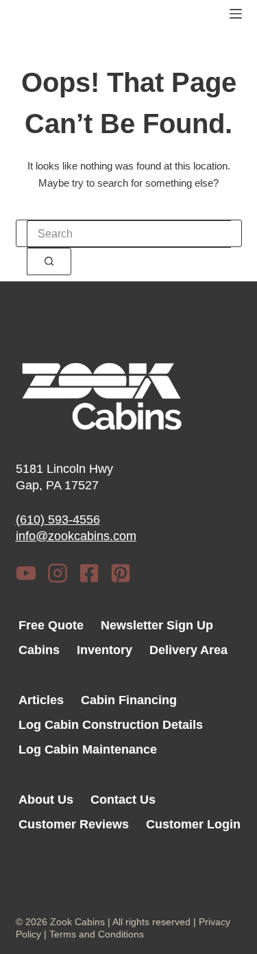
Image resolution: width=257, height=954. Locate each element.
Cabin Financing (129, 700)
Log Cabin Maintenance (88, 749)
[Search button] (49, 261)
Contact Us (123, 799)
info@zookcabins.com (76, 536)
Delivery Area (188, 650)
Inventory (104, 650)
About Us (46, 799)
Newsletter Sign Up (157, 625)
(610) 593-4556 (58, 519)
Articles (41, 700)
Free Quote (51, 625)
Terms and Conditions (96, 934)
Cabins (39, 650)
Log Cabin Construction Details (111, 725)
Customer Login (193, 824)
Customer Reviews (74, 824)
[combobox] (129, 234)
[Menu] (236, 14)
